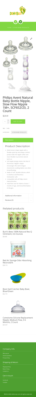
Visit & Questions (7, 355)
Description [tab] (9, 140)
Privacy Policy (6, 358)
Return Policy (6, 369)
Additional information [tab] (13, 196)
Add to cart (17, 121)
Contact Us (5, 371)
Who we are (6, 353)
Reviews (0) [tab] (9, 200)
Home (9, 27)
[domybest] (18, 11)
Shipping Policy (7, 367)
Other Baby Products (21, 27)
